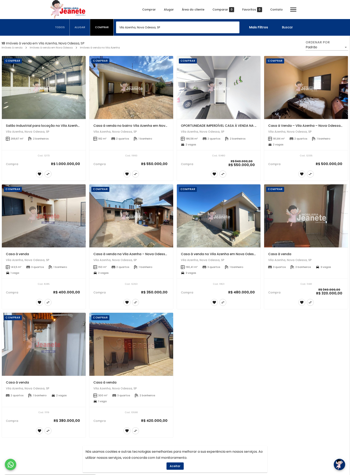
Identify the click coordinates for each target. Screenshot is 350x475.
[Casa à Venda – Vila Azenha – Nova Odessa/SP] (306, 87)
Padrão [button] (311, 47)
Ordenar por (318, 42)
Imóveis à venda (12, 47)
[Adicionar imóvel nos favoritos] (39, 174)
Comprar (149, 10)
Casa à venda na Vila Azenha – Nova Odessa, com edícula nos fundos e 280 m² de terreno (167, 254)
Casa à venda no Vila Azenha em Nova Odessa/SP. (222, 254)
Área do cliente (193, 10)
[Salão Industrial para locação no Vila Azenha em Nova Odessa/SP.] (44, 87)
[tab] (60, 27)
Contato (276, 10)
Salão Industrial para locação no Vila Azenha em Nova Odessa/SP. (60, 125)
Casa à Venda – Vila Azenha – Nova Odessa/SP (307, 125)
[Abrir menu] (293, 9)
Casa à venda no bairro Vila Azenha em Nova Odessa (137, 125)
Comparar (222, 10)
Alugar (169, 10)
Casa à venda (17, 254)
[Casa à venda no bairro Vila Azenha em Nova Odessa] (131, 87)
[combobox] (177, 27)
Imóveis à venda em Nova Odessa (51, 47)
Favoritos (251, 10)
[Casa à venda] (44, 215)
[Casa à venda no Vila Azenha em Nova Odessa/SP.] (219, 215)
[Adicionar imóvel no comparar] (48, 174)
